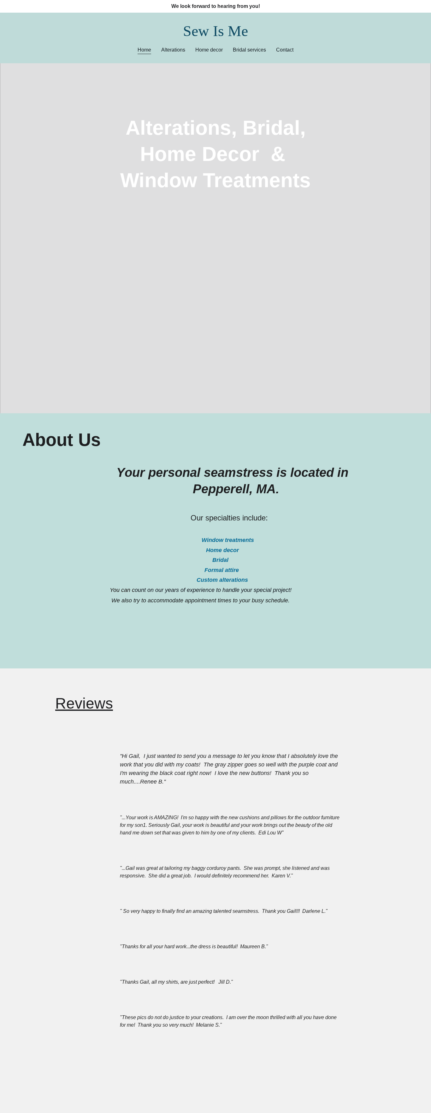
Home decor (209, 49)
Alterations (173, 49)
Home (144, 49)
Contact (284, 49)
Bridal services (249, 49)
